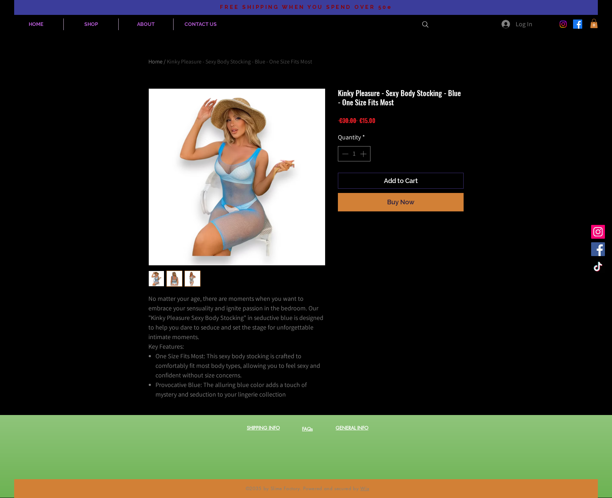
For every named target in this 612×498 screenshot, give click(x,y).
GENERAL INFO (352, 428)
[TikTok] (598, 266)
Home (155, 61)
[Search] (425, 24)
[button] (594, 23)
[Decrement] (344, 153)
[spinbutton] (354, 153)
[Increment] (363, 153)
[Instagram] (563, 24)
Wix (364, 488)
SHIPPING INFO (263, 428)
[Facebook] (577, 24)
